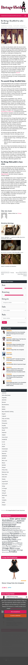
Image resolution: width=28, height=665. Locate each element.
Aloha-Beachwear (6, 395)
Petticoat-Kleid (8, 535)
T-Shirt (20, 545)
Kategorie (5, 299)
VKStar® (4, 493)
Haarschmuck (4, 174)
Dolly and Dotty (5, 418)
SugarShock (5, 481)
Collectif (4, 416)
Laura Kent (4, 451)
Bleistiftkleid (6, 523)
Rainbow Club (5, 472)
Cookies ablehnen (15, 615)
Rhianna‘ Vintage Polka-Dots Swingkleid (13, 583)
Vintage (10, 25)
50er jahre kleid (18, 518)
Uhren (14, 546)
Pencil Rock (22, 534)
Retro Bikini (13, 537)
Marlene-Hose (19, 532)
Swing (3, 486)
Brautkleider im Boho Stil (7, 111)
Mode (6, 27)
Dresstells (4, 420)
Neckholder (6, 534)
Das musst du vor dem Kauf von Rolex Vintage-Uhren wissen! (12, 252)
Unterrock (18, 546)
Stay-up (15, 543)
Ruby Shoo (4, 474)
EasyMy (4, 425)
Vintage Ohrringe (17, 550)
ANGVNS (4, 400)
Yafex (3, 497)
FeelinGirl (4, 432)
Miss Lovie (4, 460)
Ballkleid (20, 521)
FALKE (3, 430)
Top (7, 546)
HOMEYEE (4, 439)
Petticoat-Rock (20, 536)
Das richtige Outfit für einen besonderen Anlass (21, 273)
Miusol (3, 462)
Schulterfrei (5, 541)
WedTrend (4, 495)
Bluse (19, 522)
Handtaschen (17, 530)
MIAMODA (4, 455)
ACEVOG (4, 393)
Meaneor (4, 453)
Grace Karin (5, 437)
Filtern (4, 322)
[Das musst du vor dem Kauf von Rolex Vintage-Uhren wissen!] (14, 245)
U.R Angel (4, 488)
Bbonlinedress (5, 404)
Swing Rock (15, 545)
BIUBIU (3, 409)
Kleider (2, 27)
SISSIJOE (4, 476)
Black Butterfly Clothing (7, 411)
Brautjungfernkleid (9, 524)
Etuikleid (17, 526)
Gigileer (4, 434)
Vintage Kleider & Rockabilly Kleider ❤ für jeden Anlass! (11, 15)
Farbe (4, 306)
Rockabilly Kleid (9, 539)
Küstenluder (5, 448)
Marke (4, 314)
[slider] (4, 288)
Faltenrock (5, 528)
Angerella (4, 397)
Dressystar (4, 423)
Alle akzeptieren (15, 611)
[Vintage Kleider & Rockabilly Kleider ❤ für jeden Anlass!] (14, 7)
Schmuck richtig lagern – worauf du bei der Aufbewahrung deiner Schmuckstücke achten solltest (13, 238)
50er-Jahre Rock (5, 519)
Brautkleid (16, 27)
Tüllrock (10, 546)
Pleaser (4, 467)
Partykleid (14, 533)
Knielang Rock (11, 532)
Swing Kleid (7, 545)
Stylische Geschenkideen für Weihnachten (8, 266)
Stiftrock (19, 543)
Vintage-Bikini (8, 548)
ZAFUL (3, 502)
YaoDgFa (4, 500)
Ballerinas (14, 521)
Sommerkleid (13, 541)
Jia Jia (3, 444)
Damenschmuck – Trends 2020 (7, 273)
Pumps (5, 537)
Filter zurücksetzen (22, 322)
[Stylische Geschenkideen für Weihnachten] (14, 259)
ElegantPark (5, 427)
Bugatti (3, 414)
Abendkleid (7, 521)
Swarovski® (5, 483)
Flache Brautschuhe (14, 528)
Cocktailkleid (8, 526)
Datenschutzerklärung (16, 608)
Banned (4, 402)
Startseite (3, 510)
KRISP (3, 446)
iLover (3, 441)
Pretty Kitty (4, 469)
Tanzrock (4, 546)
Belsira (3, 407)
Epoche (18, 72)
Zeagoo (4, 504)
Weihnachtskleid (5, 552)
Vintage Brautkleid (23, 27)
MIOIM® (4, 458)
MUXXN (4, 465)
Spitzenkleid (7, 543)
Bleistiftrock (13, 523)
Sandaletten (18, 539)
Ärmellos (13, 552)
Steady (3, 479)
